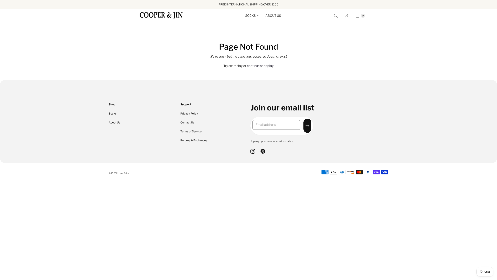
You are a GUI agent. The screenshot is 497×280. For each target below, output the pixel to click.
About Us (273, 16)
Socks (250, 16)
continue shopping (260, 66)
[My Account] (346, 15)
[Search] (335, 15)
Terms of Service (191, 131)
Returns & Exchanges (193, 140)
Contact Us (187, 122)
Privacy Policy (189, 113)
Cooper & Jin (122, 173)
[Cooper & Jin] (161, 16)
